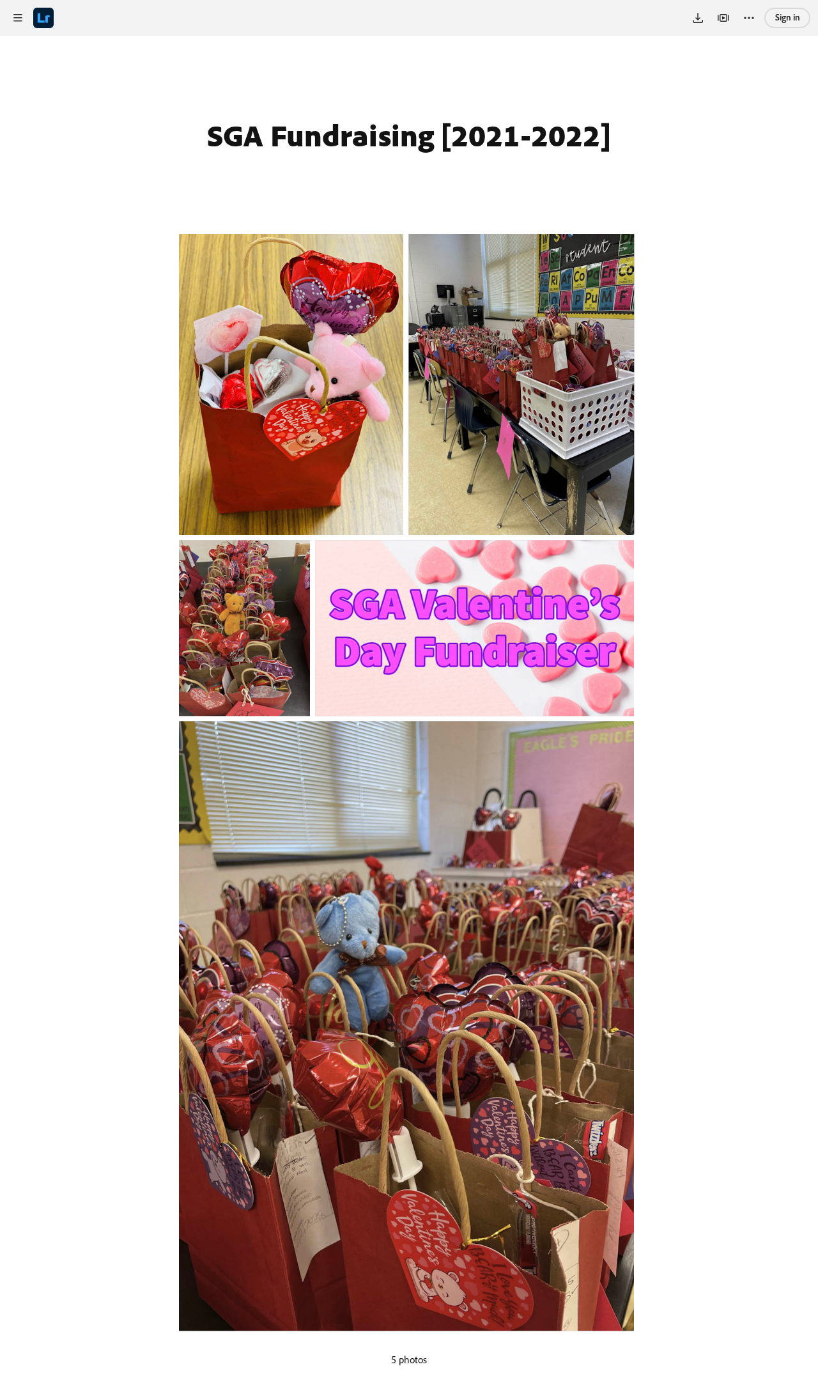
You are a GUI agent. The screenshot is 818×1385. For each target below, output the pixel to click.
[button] (18, 18)
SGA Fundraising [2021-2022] (409, 135)
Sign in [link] (787, 17)
